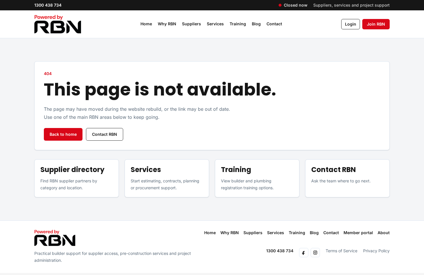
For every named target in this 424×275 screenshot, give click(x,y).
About (384, 232)
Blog (256, 23)
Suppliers (191, 23)
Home (146, 23)
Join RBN (376, 24)
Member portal (358, 232)
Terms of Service (341, 250)
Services (215, 23)
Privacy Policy (376, 250)
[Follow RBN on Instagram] (315, 252)
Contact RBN (104, 134)
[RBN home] (54, 238)
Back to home (63, 134)
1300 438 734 (47, 5)
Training (238, 23)
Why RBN (167, 23)
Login (350, 24)
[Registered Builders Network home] (57, 24)
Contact (274, 23)
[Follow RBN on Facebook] (303, 252)
